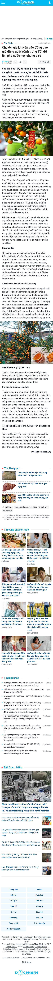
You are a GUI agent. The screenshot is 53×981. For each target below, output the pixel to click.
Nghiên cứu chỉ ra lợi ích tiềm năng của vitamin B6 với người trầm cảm (27, 752)
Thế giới (13, 901)
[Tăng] (25, 62)
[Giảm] (15, 62)
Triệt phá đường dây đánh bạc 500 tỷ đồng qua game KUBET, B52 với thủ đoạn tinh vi (27, 704)
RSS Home (26, 962)
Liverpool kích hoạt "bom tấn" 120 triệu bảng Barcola (27, 697)
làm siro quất (7, 511)
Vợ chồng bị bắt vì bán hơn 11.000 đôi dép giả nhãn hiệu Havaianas (27, 745)
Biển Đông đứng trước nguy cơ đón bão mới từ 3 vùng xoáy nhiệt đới (27, 690)
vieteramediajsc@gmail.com (35, 947)
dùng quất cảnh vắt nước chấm (26, 507)
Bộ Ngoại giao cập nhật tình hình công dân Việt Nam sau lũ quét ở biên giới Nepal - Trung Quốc (27, 737)
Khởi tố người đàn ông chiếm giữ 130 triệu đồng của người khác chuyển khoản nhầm (27, 710)
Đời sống (13, 918)
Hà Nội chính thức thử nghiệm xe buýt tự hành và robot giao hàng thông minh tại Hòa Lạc (27, 719)
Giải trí (13, 912)
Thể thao (39, 901)
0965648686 (11, 947)
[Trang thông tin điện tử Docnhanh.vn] (25, 2)
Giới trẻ (39, 906)
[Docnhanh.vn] (26, 973)
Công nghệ (13, 923)
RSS (48, 957)
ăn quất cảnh (43, 507)
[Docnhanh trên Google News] (7, 62)
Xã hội (13, 895)
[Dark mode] (50, 3)
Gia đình (39, 912)
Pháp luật (39, 895)
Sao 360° (39, 918)
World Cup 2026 (13, 929)
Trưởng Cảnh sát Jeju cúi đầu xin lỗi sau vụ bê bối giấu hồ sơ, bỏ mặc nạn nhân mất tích (27, 684)
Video (39, 890)
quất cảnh (8, 507)
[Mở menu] (3, 3)
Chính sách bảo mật (11, 957)
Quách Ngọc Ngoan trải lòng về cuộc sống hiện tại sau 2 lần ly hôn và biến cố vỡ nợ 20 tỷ (27, 728)
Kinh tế (13, 906)
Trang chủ (13, 890)
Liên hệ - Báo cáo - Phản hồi (33, 957)
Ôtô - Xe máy (39, 923)
